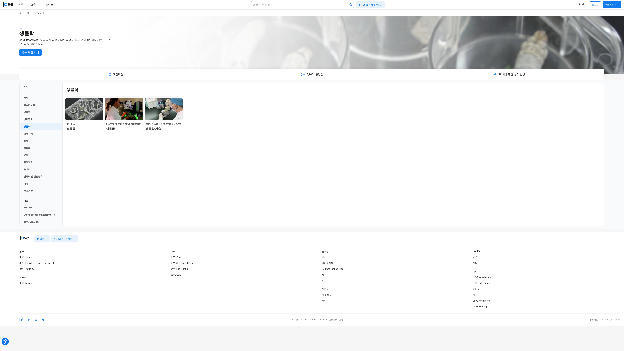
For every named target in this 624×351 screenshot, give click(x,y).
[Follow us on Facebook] (22, 320)
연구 (29, 12)
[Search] (350, 4)
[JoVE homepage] (24, 238)
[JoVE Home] (8, 4)
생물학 (40, 12)
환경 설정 (326, 295)
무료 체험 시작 (612, 4)
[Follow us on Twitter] (36, 320)
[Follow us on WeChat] (43, 320)
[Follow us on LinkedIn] (29, 320)
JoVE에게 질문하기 (373, 4)
